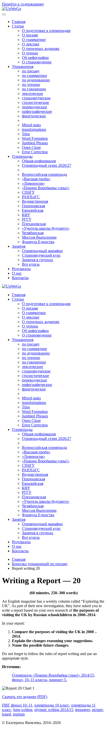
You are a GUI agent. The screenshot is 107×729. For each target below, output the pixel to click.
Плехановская (34, 224)
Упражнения (22, 66)
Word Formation (35, 138)
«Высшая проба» (36, 179)
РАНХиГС (31, 197)
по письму (31, 71)
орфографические (37, 111)
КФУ (26, 215)
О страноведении (37, 62)
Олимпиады (22, 156)
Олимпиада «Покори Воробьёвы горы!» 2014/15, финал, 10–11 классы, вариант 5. (53, 677)
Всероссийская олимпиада (44, 174)
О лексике (30, 44)
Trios (26, 134)
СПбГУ (28, 192)
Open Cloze (31, 147)
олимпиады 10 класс (51, 705)
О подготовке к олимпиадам (46, 30)
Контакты (20, 278)
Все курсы (31, 264)
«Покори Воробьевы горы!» (45, 188)
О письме (30, 35)
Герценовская (33, 206)
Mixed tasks (31, 125)
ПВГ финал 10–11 (17, 705)
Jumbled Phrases (35, 143)
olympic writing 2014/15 (53, 710)
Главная (18, 21)
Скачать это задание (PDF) (24, 697)
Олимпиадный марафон (42, 251)
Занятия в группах (37, 260)
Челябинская (33, 233)
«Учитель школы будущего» (45, 228)
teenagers (82, 710)
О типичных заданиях (40, 48)
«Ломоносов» (33, 183)
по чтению (31, 84)
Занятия (18, 246)
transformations (34, 129)
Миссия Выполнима (39, 237)
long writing (22, 710)
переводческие (34, 107)
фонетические (34, 116)
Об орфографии (35, 57)
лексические (32, 93)
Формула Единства (38, 242)
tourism (19, 714)
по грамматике (34, 75)
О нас (17, 273)
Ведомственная (35, 201)
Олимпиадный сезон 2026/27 (46, 165)
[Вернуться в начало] (11, 8)
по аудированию (36, 80)
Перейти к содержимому (23, 4)
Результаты (21, 269)
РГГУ (26, 219)
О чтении (30, 53)
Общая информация (39, 161)
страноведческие (36, 98)
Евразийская (32, 210)
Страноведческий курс (41, 255)
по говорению (34, 89)
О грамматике (34, 39)
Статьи (18, 26)
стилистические (35, 102)
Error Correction (35, 152)
